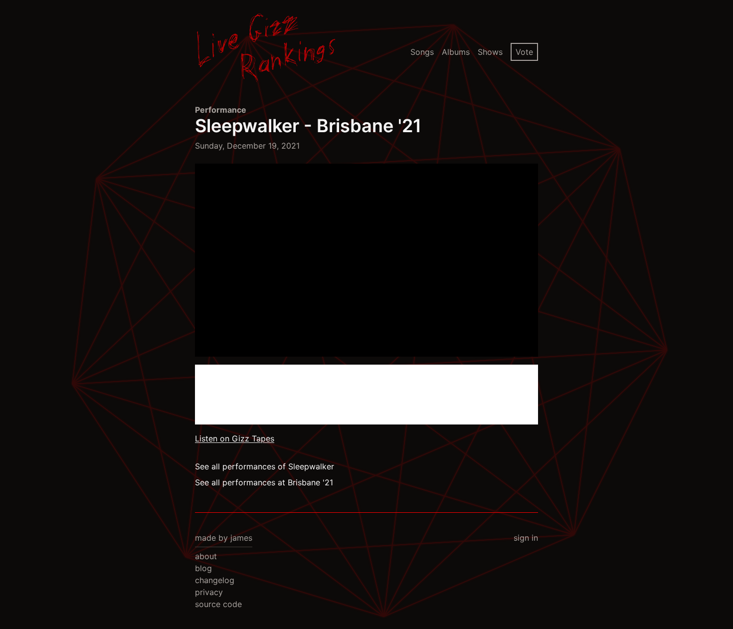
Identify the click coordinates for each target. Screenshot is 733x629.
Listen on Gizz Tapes (234, 438)
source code (218, 604)
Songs (422, 52)
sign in (526, 538)
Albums (456, 52)
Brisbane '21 (369, 126)
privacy (209, 592)
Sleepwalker (247, 126)
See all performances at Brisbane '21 (264, 482)
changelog (214, 580)
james (241, 538)
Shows (490, 52)
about (206, 556)
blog (203, 568)
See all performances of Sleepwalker (264, 466)
